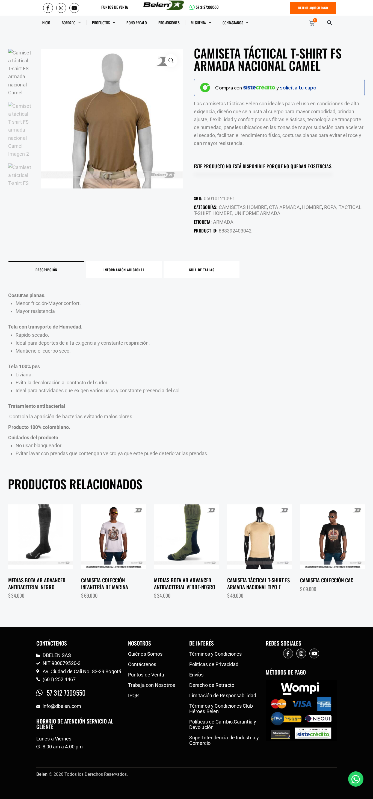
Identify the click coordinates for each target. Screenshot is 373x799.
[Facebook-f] (48, 8)
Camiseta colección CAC (326, 580)
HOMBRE (312, 207)
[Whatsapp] (355, 779)
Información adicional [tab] (123, 269)
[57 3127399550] (192, 7)
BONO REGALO (136, 22)
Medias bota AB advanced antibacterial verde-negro (184, 583)
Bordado (69, 22)
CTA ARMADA (284, 207)
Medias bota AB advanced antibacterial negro (37, 583)
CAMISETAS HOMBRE (243, 207)
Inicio (46, 22)
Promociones (169, 22)
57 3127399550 (207, 7)
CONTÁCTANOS (233, 22)
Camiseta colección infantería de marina (104, 583)
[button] (329, 22)
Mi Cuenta (198, 22)
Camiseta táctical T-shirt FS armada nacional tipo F (258, 583)
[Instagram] (61, 8)
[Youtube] (74, 8)
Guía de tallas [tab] (201, 269)
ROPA (330, 207)
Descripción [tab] (46, 269)
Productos (101, 22)
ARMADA (223, 222)
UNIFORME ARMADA (257, 213)
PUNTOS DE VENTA (114, 7)
